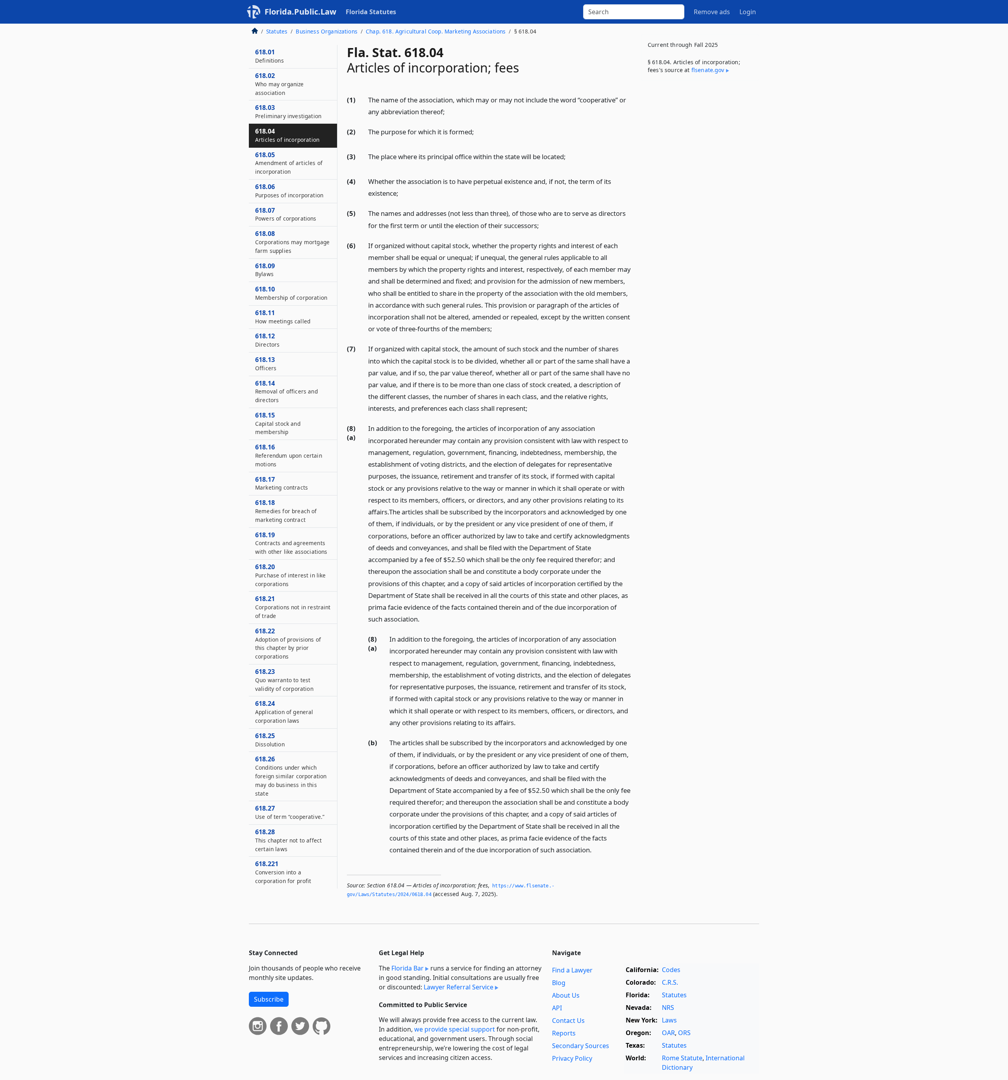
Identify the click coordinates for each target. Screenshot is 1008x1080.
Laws (669, 1020)
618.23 (284, 679)
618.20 (290, 575)
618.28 (288, 840)
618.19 (291, 543)
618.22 (288, 643)
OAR (668, 1032)
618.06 (289, 190)
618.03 (288, 111)
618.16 (288, 455)
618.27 (289, 812)
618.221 (283, 872)
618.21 (293, 607)
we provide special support (454, 1029)
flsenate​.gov (707, 70)
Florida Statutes (371, 11)
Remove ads (712, 11)
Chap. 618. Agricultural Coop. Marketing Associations (436, 31)
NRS (668, 1007)
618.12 (267, 340)
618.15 (277, 423)
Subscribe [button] (269, 999)
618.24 (284, 711)
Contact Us (568, 1020)
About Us (566, 995)
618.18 (286, 510)
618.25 (270, 739)
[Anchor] (449, 111)
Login (747, 11)
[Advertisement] (700, 210)
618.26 (290, 776)
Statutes (276, 31)
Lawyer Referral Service (458, 987)
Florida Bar (407, 968)
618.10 (291, 293)
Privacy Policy (572, 1058)
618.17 (281, 483)
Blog (558, 982)
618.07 (286, 214)
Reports (564, 1033)
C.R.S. (670, 982)
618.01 (269, 56)
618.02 (279, 83)
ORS (684, 1032)
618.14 (286, 391)
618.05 (288, 163)
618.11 (282, 316)
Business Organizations (327, 31)
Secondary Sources (580, 1045)
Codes (671, 969)
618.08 (292, 241)
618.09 (265, 270)
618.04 (287, 135)
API (557, 1008)
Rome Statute (682, 1058)
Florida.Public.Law (300, 11)
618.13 (265, 363)
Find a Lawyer (572, 970)
